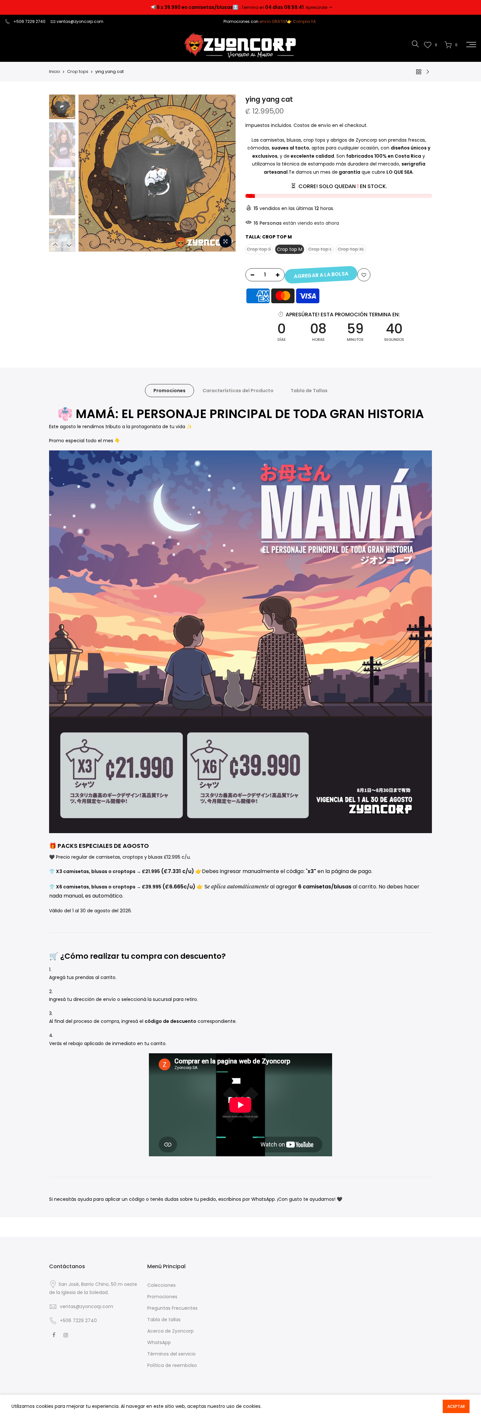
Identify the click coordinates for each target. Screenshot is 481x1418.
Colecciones (161, 1285)
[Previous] (90, 173)
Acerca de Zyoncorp (170, 1331)
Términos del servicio (171, 1354)
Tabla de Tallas (309, 390)
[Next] (224, 173)
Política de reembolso (172, 1365)
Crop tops (77, 72)
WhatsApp (159, 1342)
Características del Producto (238, 390)
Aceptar (456, 1406)
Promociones (169, 390)
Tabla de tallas (164, 1319)
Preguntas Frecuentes (172, 1308)
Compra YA (304, 21)
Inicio (54, 72)
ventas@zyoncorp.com (80, 21)
